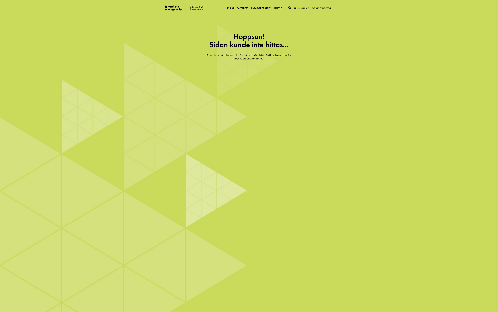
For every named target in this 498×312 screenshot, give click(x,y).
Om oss (230, 8)
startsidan (276, 55)
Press (297, 8)
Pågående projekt (261, 8)
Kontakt (278, 8)
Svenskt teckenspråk (321, 8)
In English (305, 8)
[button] (289, 7)
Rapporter (242, 8)
